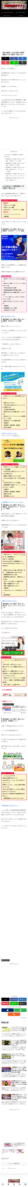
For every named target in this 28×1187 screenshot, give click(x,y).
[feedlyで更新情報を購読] (20, 1010)
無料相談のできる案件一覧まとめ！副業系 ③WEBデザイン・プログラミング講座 (15, 169)
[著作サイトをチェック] (7, 1010)
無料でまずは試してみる (8, 316)
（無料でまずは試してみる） (9, 433)
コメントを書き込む (14, 1163)
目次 (12, 151)
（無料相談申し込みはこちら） (10, 805)
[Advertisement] (14, 34)
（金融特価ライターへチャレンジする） (12, 502)
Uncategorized (6, 960)
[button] (22, 63)
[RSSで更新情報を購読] (14, 1014)
